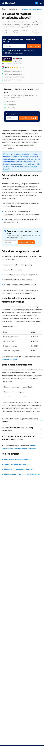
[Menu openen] (40, 3)
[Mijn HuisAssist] (36, 3)
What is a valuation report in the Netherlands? (22, 474)
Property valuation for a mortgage (17, 464)
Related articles (10, 453)
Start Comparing (25, 242)
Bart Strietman (37, 32)
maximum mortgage (9, 359)
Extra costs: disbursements (17, 364)
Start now (32, 46)
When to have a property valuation (17, 459)
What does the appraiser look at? (20, 251)
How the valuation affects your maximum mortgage (19, 300)
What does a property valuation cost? (19, 469)
